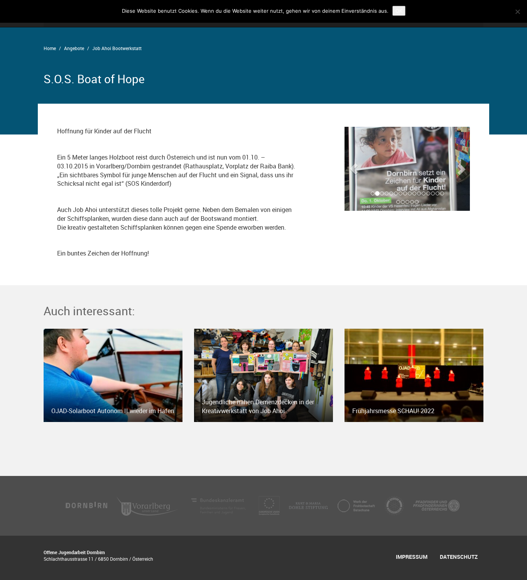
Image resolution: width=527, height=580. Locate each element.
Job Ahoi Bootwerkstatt (117, 48)
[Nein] (517, 11)
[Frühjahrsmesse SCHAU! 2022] (414, 374)
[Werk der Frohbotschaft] (357, 505)
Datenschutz (459, 556)
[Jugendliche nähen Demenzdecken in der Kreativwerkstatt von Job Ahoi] (263, 374)
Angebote (74, 48)
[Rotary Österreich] (395, 505)
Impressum (411, 556)
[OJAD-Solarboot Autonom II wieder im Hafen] (113, 374)
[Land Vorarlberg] (148, 505)
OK (398, 11)
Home (50, 48)
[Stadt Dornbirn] (87, 505)
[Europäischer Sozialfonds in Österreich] (270, 505)
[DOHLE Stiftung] (309, 505)
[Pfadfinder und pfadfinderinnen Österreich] (436, 505)
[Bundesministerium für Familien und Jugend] (219, 505)
